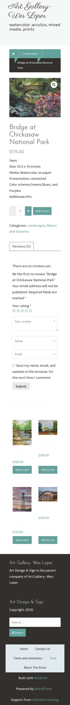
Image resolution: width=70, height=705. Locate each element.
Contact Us (42, 649)
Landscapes (30, 53)
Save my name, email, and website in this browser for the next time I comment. (33, 371)
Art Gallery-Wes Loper (30, 11)
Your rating (21, 306)
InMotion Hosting (45, 700)
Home (24, 649)
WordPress (43, 689)
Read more (22, 540)
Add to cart (42, 211)
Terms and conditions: (28, 658)
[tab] (21, 246)
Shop (53, 658)
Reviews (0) (21, 246)
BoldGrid (40, 678)
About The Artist (35, 667)
